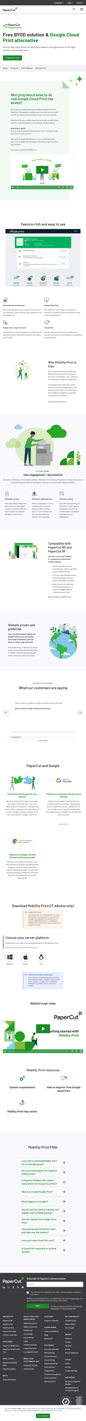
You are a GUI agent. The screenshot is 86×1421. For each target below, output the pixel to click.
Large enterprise (30, 1348)
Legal (26, 1341)
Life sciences (28, 1337)
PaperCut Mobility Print (10, 1363)
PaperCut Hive (8, 1328)
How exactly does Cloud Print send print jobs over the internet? (38, 1231)
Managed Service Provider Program (72, 1389)
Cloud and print (50, 1356)
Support (80, 3)
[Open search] (73, 9)
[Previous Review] (6, 712)
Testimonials (29, 1369)
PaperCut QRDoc (9, 1369)
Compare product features (57, 402)
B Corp (67, 1349)
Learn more (63, 824)
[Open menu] (81, 9)
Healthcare (28, 1330)
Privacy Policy (75, 1298)
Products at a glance (52, 1374)
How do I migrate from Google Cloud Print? (39, 1221)
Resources (48, 1338)
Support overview (51, 1320)
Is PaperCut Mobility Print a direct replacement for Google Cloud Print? (39, 1182)
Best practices (50, 1381)
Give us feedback (71, 1353)
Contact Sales (70, 1320)
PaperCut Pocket (9, 1331)
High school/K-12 (30, 1323)
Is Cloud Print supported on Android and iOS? (39, 1250)
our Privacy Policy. (56, 1410)
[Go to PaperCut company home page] (13, 1280)
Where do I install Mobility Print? (37, 1191)
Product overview (10, 1335)
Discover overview (51, 1349)
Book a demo (70, 1324)
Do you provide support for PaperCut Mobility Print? (39, 1172)
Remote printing (50, 1363)
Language (58, 3)
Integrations (49, 1371)
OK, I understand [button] (43, 1416)
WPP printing (49, 1353)
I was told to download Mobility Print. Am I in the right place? (39, 1163)
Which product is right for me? (59, 597)
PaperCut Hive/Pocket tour (11, 1350)
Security (68, 1345)
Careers (68, 1342)
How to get (69, 1328)
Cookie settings (71, 1371)
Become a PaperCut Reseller (72, 1382)
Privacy (68, 1367)
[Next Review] (80, 712)
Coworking (28, 1334)
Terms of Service (67, 1309)
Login (69, 3)
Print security (49, 1367)
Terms (67, 1363)
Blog (46, 1335)
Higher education (30, 1327)
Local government (31, 1352)
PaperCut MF (8, 1320)
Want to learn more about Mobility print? (21, 947)
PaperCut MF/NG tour (11, 1345)
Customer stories (30, 1365)
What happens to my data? (35, 1201)
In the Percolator (9, 1379)
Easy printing (49, 1360)
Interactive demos (51, 1331)
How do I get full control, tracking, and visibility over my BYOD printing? (40, 1211)
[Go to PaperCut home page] (10, 9)
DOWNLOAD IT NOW (12, 58)
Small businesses (30, 1345)
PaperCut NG (8, 1324)
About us (68, 1338)
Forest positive (50, 1378)
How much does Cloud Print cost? (38, 1240)
